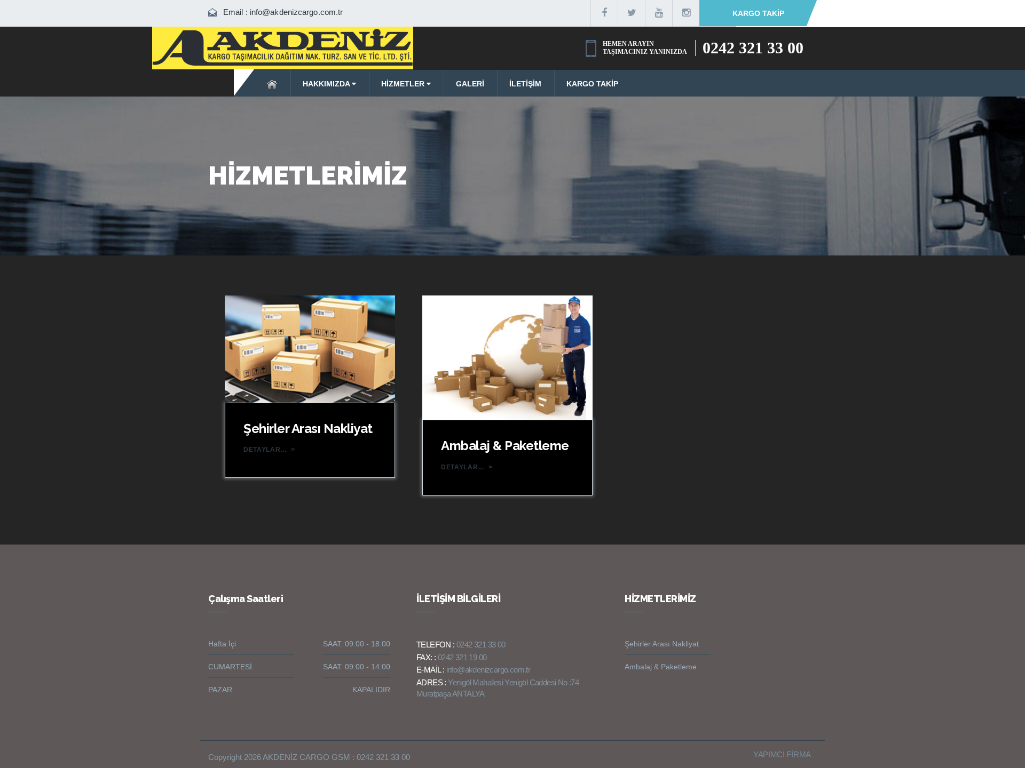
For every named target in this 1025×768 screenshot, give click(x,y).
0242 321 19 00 (462, 657)
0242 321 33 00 (753, 48)
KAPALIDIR (371, 689)
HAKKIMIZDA (327, 83)
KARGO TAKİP (758, 13)
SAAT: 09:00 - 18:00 (356, 643)
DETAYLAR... (269, 449)
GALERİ (470, 83)
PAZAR (220, 689)
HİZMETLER (404, 83)
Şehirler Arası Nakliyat (308, 428)
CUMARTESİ (230, 666)
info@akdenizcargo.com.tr (296, 12)
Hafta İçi (222, 643)
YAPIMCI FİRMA (782, 754)
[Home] (272, 83)
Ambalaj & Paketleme (505, 445)
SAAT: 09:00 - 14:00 (356, 666)
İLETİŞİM (525, 83)
